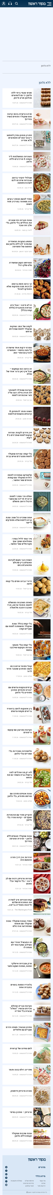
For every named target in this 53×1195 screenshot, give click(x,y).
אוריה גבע (28, 187)
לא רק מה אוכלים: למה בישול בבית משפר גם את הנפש (19, 775)
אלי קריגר (28, 209)
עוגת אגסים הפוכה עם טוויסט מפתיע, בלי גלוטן (20, 795)
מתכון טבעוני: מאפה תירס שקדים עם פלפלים (19, 1028)
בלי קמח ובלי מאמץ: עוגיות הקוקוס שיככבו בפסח (21, 647)
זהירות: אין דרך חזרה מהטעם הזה (21, 859)
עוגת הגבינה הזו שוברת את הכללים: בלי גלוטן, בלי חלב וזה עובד (19, 223)
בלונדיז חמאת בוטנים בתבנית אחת (21, 986)
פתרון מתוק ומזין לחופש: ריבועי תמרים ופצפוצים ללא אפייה (19, 138)
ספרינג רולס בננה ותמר (20, 1069)
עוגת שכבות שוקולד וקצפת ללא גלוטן (22, 1135)
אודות (43, 1183)
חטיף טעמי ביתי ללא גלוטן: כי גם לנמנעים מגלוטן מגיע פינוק (21, 95)
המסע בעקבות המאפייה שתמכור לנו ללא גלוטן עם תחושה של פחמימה (19, 244)
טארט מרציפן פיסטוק (21, 1091)
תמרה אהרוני (27, 270)
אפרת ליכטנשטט (26, 103)
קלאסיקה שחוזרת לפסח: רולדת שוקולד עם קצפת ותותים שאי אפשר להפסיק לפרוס (19, 478)
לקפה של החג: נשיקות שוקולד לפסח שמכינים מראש (20, 329)
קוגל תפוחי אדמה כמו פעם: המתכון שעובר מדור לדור (19, 669)
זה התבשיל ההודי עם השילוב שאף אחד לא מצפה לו (21, 945)
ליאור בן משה (27, 230)
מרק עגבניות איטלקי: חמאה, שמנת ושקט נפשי (20, 965)
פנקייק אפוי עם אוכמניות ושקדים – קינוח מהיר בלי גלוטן (19, 817)
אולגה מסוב (27, 676)
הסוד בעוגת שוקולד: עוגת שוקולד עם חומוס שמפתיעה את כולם (19, 923)
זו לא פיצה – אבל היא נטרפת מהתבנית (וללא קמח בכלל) (20, 308)
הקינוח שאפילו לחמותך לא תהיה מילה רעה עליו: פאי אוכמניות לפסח (20, 392)
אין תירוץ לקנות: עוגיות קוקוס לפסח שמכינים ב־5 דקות (19, 435)
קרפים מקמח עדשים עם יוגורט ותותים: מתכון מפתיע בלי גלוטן (20, 690)
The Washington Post (23, 910)
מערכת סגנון (27, 419)
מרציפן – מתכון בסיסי (21, 1112)
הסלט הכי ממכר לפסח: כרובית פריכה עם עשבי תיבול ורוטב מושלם (20, 499)
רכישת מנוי (41, 1186)
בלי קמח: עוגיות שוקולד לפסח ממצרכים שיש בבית (19, 455)
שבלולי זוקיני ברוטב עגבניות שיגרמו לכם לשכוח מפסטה (22, 180)
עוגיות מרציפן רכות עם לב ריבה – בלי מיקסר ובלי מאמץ (19, 881)
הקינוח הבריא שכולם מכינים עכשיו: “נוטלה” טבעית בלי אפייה (21, 1008)
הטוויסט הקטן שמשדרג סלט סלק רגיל (20, 264)
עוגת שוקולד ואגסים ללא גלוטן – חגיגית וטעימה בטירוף (19, 838)
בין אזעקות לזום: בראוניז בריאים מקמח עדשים (19, 710)
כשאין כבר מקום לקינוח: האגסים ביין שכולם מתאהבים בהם (20, 562)
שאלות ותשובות (16, 1180)
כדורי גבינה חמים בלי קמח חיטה (19, 582)
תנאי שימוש (29, 1186)
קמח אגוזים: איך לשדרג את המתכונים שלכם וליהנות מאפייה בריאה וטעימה (20, 903)
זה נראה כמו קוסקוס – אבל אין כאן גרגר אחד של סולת (19, 371)
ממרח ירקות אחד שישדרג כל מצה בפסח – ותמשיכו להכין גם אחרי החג (19, 350)
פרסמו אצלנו (29, 1180)
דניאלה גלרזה (27, 294)
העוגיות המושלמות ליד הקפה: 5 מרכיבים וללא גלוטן (20, 159)
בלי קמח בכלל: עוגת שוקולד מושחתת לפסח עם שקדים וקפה (19, 626)
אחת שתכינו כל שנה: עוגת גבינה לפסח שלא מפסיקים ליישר (19, 520)
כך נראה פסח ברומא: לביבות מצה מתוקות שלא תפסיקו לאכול (19, 286)
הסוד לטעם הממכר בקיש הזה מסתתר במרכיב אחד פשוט (19, 201)
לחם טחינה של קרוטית (21, 1048)
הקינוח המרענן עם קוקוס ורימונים (20, 731)
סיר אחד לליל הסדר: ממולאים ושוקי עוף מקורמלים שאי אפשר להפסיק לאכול (21, 542)
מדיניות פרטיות (28, 1183)
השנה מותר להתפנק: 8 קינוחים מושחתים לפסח (20, 413)
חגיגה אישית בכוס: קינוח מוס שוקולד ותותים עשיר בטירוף (19, 116)
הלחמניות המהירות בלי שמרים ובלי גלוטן (20, 752)
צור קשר (42, 1180)
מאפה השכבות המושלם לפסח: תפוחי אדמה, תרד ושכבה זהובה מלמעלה (19, 605)
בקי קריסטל (27, 400)
